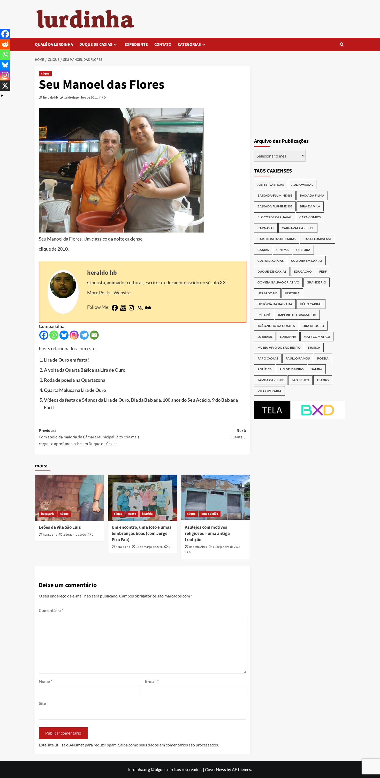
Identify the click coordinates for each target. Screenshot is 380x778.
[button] (342, 44)
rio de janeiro (291, 369)
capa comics (310, 217)
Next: (238, 434)
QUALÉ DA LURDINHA (54, 44)
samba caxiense (270, 380)
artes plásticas (270, 184)
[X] (5, 85)
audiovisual (302, 184)
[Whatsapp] (53, 335)
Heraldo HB (267, 293)
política (264, 369)
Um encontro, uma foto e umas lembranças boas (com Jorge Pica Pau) (141, 533)
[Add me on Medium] (139, 308)
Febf (323, 271)
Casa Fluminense (317, 239)
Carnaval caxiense (298, 228)
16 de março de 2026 (149, 547)
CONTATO (162, 44)
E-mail (152, 681)
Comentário (51, 610)
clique (45, 73)
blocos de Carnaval (274, 217)
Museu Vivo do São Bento (279, 347)
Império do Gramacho (297, 315)
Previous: (89, 437)
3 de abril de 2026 (74, 535)
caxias (263, 250)
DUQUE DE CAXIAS (95, 44)
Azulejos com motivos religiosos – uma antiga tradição (207, 533)
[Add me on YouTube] (123, 308)
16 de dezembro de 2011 (81, 97)
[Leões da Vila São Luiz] (69, 498)
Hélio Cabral (311, 304)
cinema (282, 250)
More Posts (98, 292)
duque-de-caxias (271, 271)
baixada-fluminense (274, 195)
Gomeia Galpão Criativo (278, 282)
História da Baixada (274, 304)
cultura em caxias (306, 261)
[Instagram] (74, 335)
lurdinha (288, 337)
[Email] (94, 335)
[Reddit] (5, 44)
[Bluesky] (64, 335)
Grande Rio (316, 282)
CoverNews (215, 769)
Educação (303, 271)
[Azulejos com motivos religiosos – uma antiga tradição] (215, 498)
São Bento (300, 380)
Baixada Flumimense (274, 206)
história (147, 514)
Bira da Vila (310, 206)
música (314, 347)
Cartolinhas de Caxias (276, 239)
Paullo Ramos (298, 358)
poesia (323, 358)
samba (316, 369)
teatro (323, 380)
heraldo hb (50, 97)
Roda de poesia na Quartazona (74, 380)
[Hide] (2, 96)
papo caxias (267, 358)
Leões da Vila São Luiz (60, 527)
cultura (303, 250)
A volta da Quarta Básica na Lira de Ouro (84, 370)
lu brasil (264, 337)
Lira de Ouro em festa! (66, 360)
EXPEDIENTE (136, 44)
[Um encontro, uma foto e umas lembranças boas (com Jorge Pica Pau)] (142, 498)
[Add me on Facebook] (115, 308)
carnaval (265, 228)
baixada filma (312, 195)
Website (122, 292)
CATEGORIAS (189, 44)
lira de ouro (313, 326)
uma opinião (209, 514)
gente (132, 514)
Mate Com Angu (317, 337)
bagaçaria (47, 514)
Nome (45, 681)
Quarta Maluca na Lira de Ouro (75, 390)
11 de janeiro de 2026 (226, 547)
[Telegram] (84, 335)
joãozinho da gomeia (276, 326)
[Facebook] (43, 335)
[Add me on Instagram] (131, 308)
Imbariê (264, 315)
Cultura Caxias (270, 261)
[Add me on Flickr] (148, 308)
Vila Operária (269, 391)
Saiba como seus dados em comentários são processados (168, 744)
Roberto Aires (198, 547)
